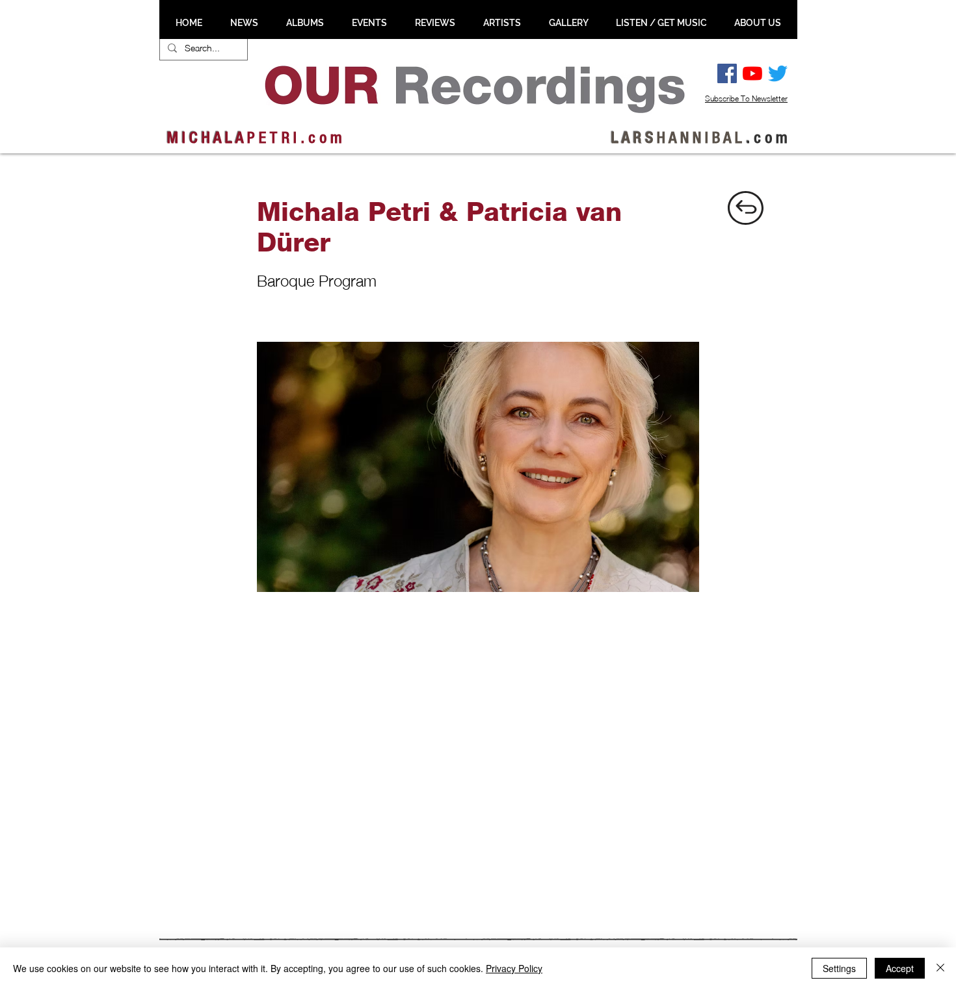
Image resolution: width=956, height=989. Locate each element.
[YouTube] (752, 73)
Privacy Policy (514, 968)
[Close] (940, 968)
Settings (839, 968)
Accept (900, 968)
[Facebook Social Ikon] (727, 73)
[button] (244, 22)
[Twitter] (778, 73)
